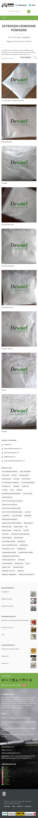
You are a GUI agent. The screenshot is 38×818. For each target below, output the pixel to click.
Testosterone (7, 563)
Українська (7, 784)
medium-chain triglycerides (11, 523)
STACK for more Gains (9, 545)
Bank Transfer (25, 471)
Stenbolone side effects (10, 556)
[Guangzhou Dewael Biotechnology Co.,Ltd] (4, 792)
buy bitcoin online (27, 482)
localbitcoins (17, 516)
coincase (25, 486)
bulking (16, 479)
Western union (18, 567)
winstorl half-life (8, 571)
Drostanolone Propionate (11, 493)
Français (6, 773)
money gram (18, 527)
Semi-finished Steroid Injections (13, 461)
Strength (21, 560)
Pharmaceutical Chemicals (11, 448)
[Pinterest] (20, 680)
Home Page (7, 806)
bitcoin (14, 475)
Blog (13, 806)
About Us (20, 806)
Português (7, 779)
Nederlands (7, 776)
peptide (26, 530)
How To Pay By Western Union (12, 512)
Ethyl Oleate (27, 493)
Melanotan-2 (28, 523)
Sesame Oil (21, 541)
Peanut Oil (17, 530)
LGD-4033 (28, 512)
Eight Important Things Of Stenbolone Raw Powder (16, 718)
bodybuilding (24, 475)
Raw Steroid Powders (10, 452)
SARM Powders (8, 457)
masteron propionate (9, 519)
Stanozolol (24, 545)
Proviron (5, 534)
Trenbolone (18, 563)
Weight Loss (6, 567)
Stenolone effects (8, 560)
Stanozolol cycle (8, 549)
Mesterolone (6, 527)
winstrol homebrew (9, 574)
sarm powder (7, 538)
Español (6, 772)
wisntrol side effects (26, 574)
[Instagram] (23, 680)
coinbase (16, 486)
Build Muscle (6, 479)
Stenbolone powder (26, 552)
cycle (12, 490)
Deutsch (6, 769)
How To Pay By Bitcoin (9, 505)
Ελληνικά (6, 771)
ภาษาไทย (6, 781)
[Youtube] (16, 680)
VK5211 (28, 563)
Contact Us (28, 806)
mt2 (26, 527)
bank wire (5, 475)
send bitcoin (18, 538)
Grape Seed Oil (7, 497)
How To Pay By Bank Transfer (12, 501)
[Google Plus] (27, 680)
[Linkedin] (13, 680)
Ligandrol (5, 516)
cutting (4, 490)
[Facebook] (9, 680)
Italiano (6, 775)
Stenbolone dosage (9, 552)
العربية (5, 768)
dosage (19, 490)
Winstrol (21, 571)
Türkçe (6, 783)
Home (19, 37)
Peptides (6, 444)
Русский (6, 780)
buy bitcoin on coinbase (10, 482)
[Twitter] (3, 680)
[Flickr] (6, 680)
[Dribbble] (30, 680)
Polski (5, 777)
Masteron (27, 516)
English (6, 767)
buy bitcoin (26, 479)
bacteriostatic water (9, 471)
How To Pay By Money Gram (11, 508)
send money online (8, 541)
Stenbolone (21, 549)
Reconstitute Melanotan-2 (20, 534)
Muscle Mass (6, 530)
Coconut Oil (6, 486)
